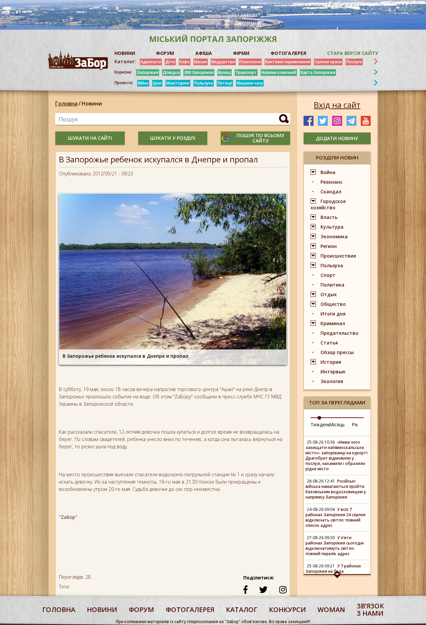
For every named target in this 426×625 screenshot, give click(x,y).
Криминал (332, 323)
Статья (329, 342)
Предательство (339, 333)
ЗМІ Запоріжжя (199, 72)
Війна (143, 83)
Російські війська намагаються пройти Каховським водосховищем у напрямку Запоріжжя (336, 489)
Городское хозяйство (328, 204)
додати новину (337, 138)
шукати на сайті (90, 138)
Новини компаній (278, 72)
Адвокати (150, 62)
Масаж (200, 62)
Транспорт (246, 72)
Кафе (184, 62)
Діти (170, 62)
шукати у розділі (172, 138)
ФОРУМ (165, 53)
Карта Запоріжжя (318, 72)
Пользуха (203, 83)
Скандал (330, 191)
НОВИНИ (124, 53)
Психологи (250, 62)
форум (141, 609)
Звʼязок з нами (370, 609)
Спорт (327, 275)
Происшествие (338, 256)
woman (331, 609)
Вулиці (224, 72)
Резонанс (331, 182)
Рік (355, 424)
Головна (66, 103)
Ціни (157, 83)
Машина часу (250, 83)
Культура (331, 227)
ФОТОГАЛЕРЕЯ (288, 53)
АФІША (203, 53)
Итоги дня (332, 314)
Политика (332, 285)
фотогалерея (190, 609)
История (330, 362)
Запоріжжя (147, 72)
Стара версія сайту (352, 53)
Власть (328, 217)
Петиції (224, 83)
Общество (333, 304)
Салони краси (328, 62)
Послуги (354, 62)
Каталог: (125, 61)
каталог (241, 609)
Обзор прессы (337, 352)
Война (327, 172)
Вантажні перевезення (287, 62)
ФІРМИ (241, 53)
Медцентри (223, 62)
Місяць (337, 424)
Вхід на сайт (337, 105)
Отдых (328, 294)
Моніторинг (178, 83)
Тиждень (320, 424)
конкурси (287, 609)
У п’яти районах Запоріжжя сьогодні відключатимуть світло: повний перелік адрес (335, 545)
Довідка (171, 72)
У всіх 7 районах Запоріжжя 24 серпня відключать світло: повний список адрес (335, 517)
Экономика (334, 236)
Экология (331, 381)
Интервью (332, 371)
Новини (92, 103)
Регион (328, 246)
